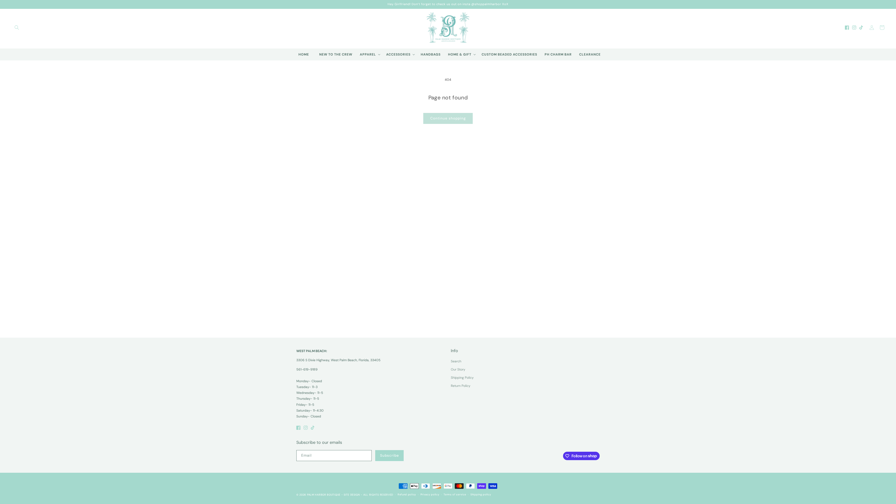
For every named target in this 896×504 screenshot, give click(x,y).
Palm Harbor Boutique (323, 494)
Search (456, 361)
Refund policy (407, 494)
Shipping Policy (462, 377)
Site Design (352, 494)
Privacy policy (429, 494)
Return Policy (460, 386)
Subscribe (389, 455)
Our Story (458, 369)
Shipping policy (480, 494)
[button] (17, 27)
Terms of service (455, 494)
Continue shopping (448, 118)
